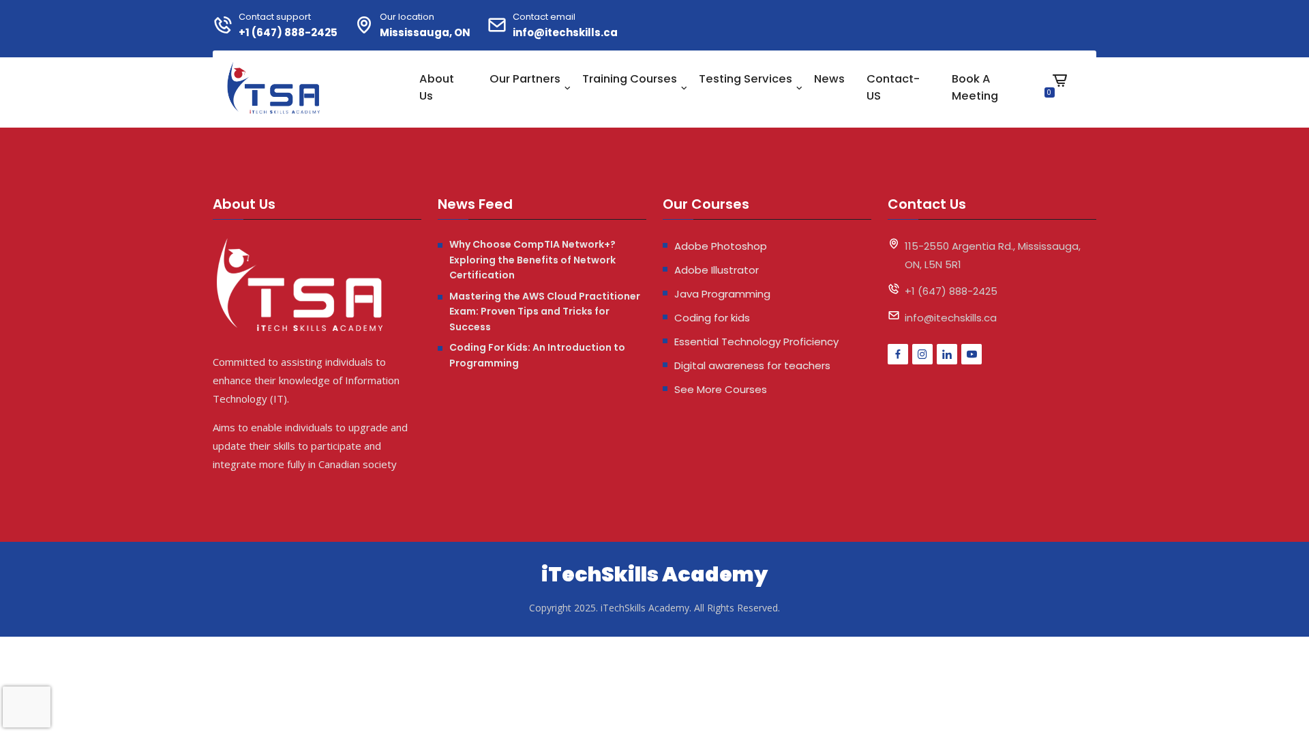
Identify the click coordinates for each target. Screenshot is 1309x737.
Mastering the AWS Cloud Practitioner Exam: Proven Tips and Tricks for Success (544, 311)
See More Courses (720, 389)
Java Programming (722, 294)
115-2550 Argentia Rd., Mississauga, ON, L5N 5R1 (993, 255)
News (829, 79)
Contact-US (893, 87)
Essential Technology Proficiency (756, 341)
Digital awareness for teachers (752, 365)
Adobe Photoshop (720, 246)
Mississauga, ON (425, 32)
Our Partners (525, 79)
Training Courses (629, 79)
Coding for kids (712, 317)
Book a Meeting (975, 87)
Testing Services (745, 79)
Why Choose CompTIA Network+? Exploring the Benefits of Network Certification (532, 259)
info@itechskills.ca (565, 32)
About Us (436, 87)
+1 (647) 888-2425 (288, 32)
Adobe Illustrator (716, 270)
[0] (1059, 90)
